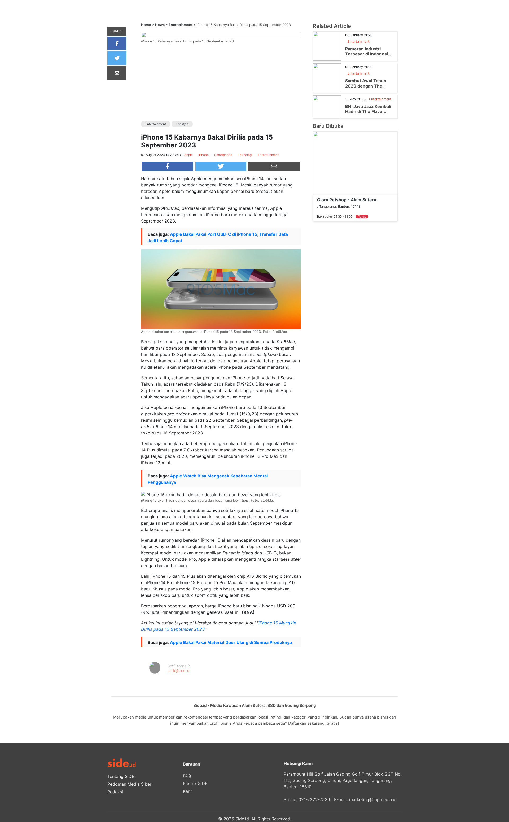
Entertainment (180, 25)
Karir (187, 791)
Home (146, 25)
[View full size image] (221, 34)
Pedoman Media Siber (129, 784)
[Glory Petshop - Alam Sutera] (355, 163)
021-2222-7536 (314, 799)
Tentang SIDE (120, 776)
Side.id (242, 818)
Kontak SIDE (195, 783)
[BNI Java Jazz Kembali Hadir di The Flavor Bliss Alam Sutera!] (327, 106)
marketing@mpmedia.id (373, 799)
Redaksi (115, 791)
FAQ (187, 775)
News (160, 25)
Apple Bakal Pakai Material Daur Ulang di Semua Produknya (231, 642)
